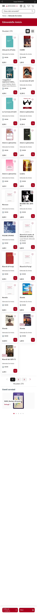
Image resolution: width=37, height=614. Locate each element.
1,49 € (22, 155)
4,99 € (4, 93)
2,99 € (4, 155)
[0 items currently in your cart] (33, 6)
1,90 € (22, 62)
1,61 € (4, 186)
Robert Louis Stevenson (9, 86)
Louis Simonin (24, 239)
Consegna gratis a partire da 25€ (18, 2)
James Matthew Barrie (8, 84)
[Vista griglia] (28, 31)
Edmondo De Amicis (8, 54)
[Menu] (4, 6)
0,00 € (4, 217)
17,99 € (22, 124)
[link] (21, 6)
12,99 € (22, 93)
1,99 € (22, 341)
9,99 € (4, 62)
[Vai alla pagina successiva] (30, 379)
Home (4, 16)
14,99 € (4, 341)
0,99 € (22, 186)
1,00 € (22, 217)
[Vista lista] (33, 31)
